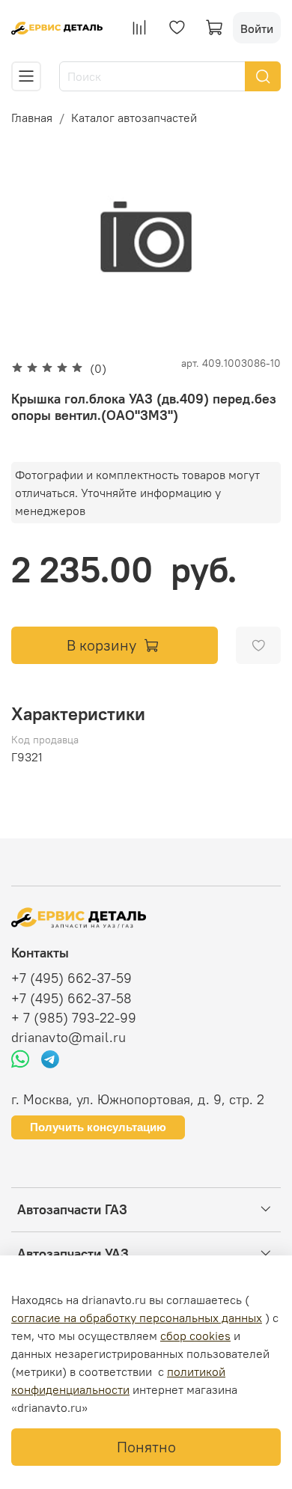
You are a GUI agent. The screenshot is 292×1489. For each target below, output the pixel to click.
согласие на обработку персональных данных (136, 1317)
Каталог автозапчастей (134, 117)
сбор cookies (195, 1335)
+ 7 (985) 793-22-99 (73, 1018)
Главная (31, 117)
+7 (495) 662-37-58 (71, 998)
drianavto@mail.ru (68, 1037)
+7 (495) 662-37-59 (71, 978)
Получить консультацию (98, 1127)
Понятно (146, 1446)
